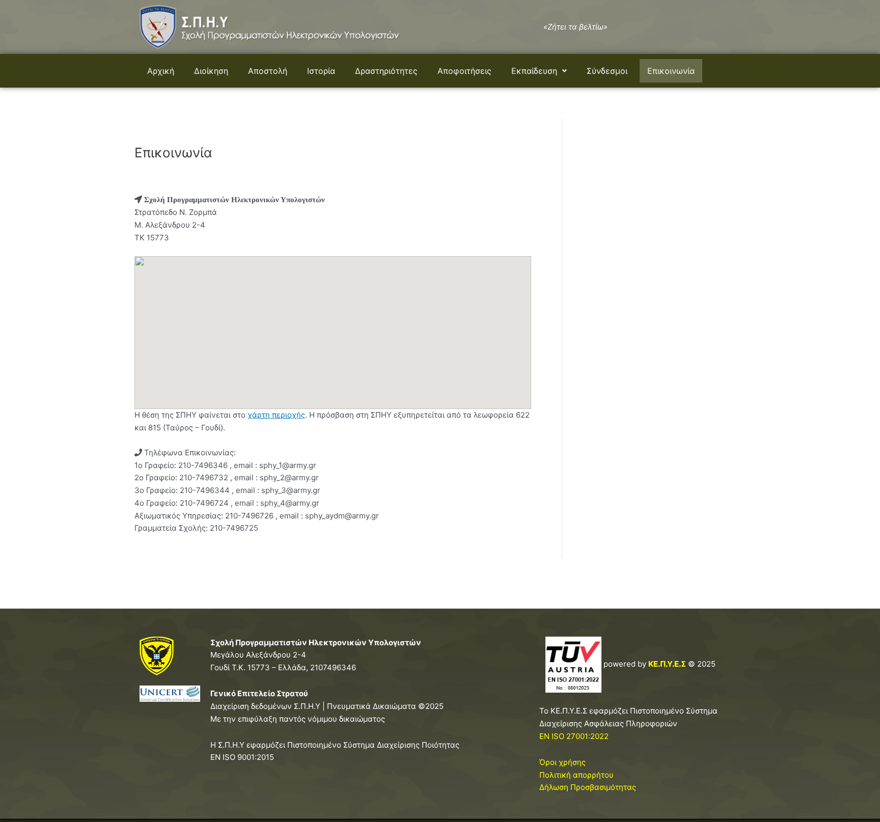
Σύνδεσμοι (607, 71)
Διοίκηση (211, 71)
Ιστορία (321, 71)
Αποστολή (267, 71)
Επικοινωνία (671, 71)
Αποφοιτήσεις (464, 71)
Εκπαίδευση (534, 71)
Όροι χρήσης (562, 762)
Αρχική (160, 71)
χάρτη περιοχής (276, 415)
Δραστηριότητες (386, 71)
